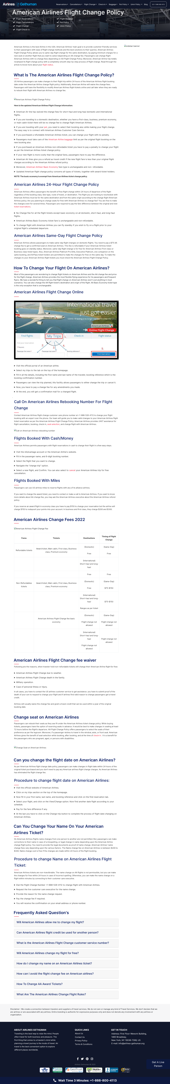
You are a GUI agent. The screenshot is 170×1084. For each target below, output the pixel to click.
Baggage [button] (112, 4)
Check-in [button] (102, 4)
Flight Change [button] (89, 4)
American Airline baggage (60, 139)
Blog (146, 4)
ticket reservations (22, 206)
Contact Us (80, 1037)
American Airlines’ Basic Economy (42, 167)
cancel (72, 470)
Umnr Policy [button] (136, 4)
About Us (79, 1033)
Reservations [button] (61, 4)
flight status (48, 65)
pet (45, 127)
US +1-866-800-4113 (158, 4)
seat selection (53, 424)
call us (138, 996)
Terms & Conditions (83, 1044)
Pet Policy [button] (123, 4)
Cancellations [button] (75, 4)
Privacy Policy (81, 1040)
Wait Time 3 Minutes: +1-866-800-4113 (87, 1080)
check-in (97, 735)
